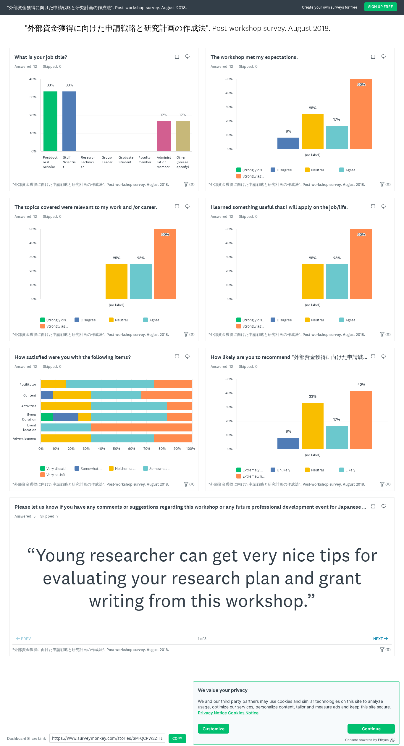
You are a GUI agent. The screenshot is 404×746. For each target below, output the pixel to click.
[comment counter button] (187, 56)
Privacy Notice (212, 712)
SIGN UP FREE (380, 6)
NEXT (380, 639)
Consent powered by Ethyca (367, 740)
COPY (177, 738)
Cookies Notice (243, 712)
